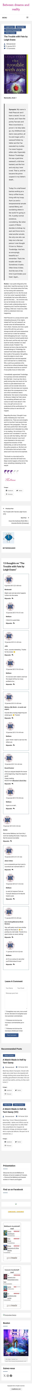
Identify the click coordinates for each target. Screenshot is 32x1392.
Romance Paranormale (13, 30)
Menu (4, 18)
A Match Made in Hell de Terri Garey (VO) (14, 1110)
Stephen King (11, 1288)
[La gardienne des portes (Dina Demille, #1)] (5, 1297)
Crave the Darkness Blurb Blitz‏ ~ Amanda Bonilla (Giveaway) (19, 522)
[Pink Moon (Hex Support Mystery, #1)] (5, 1242)
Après (9, 1287)
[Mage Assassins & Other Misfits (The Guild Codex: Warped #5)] (5, 1249)
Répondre (8, 598)
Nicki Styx (7, 1105)
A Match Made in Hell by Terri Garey (14, 1061)
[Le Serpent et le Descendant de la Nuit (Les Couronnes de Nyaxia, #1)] (5, 1279)
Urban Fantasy (10, 33)
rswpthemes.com (16, 1389)
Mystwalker (20, 27)
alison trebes (9, 861)
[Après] (5, 1291)
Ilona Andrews (7, 1299)
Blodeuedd (8, 589)
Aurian (5, 830)
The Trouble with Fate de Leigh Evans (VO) (15, 513)
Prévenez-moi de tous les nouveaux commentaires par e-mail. (14, 1022)
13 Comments (10, 48)
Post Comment (11, 1035)
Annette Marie (7, 1252)
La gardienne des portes (11, 1296)
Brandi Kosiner (9, 768)
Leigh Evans (9, 27)
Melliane (8, 616)
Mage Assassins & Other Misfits (13, 1248)
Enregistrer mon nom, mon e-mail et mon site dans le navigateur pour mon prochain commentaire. (16, 1014)
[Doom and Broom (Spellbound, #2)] (5, 1235)
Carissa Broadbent (8, 1283)
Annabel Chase (12, 1235)
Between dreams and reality (16, 7)
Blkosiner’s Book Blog (19, 780)
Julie (6, 646)
